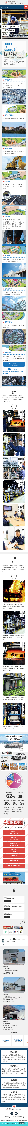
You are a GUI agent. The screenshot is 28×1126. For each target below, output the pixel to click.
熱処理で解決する (14, 844)
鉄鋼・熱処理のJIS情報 (14, 865)
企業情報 (6, 1116)
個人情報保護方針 (17, 1116)
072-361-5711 (6, 7)
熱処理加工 (14, 838)
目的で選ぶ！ (14, 832)
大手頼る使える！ (12, 1123)
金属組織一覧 (14, 855)
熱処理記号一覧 (14, 860)
